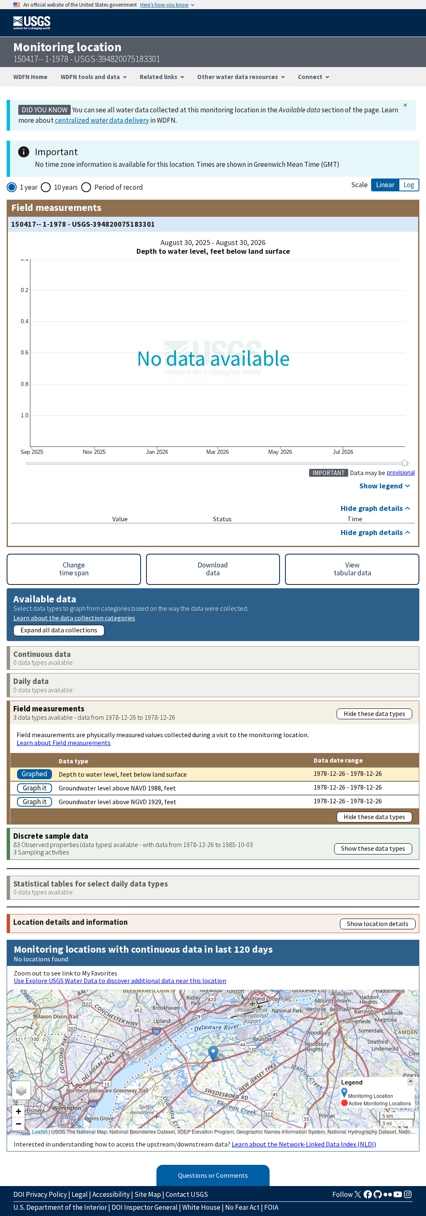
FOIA (271, 1207)
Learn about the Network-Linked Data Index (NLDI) (304, 1144)
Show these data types (373, 848)
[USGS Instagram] (408, 1196)
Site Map (147, 1194)
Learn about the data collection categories (74, 618)
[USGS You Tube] (398, 1196)
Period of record (118, 187)
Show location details (378, 923)
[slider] (404, 463)
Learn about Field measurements (64, 742)
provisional (401, 472)
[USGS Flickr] (388, 1196)
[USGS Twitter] (358, 1196)
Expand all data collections (58, 630)
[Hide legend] (410, 1082)
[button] (213, 1053)
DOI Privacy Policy (40, 1194)
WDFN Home (30, 77)
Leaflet (39, 1131)
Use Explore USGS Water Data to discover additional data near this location (120, 980)
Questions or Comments (213, 1175)
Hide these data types (374, 713)
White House (201, 1207)
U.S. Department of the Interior (60, 1207)
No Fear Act (242, 1207)
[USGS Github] (378, 1196)
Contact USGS (187, 1194)
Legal (80, 1194)
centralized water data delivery (102, 120)
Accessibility (111, 1194)
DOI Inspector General (144, 1207)
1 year (28, 187)
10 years (66, 187)
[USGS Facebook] (368, 1196)
